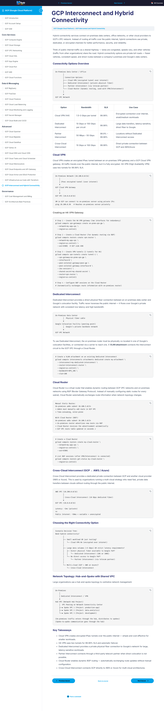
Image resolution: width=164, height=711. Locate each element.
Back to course (103, 681)
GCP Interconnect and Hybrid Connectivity (90, 28)
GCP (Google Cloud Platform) (18, 10)
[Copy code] (150, 71)
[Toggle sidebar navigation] (37, 10)
